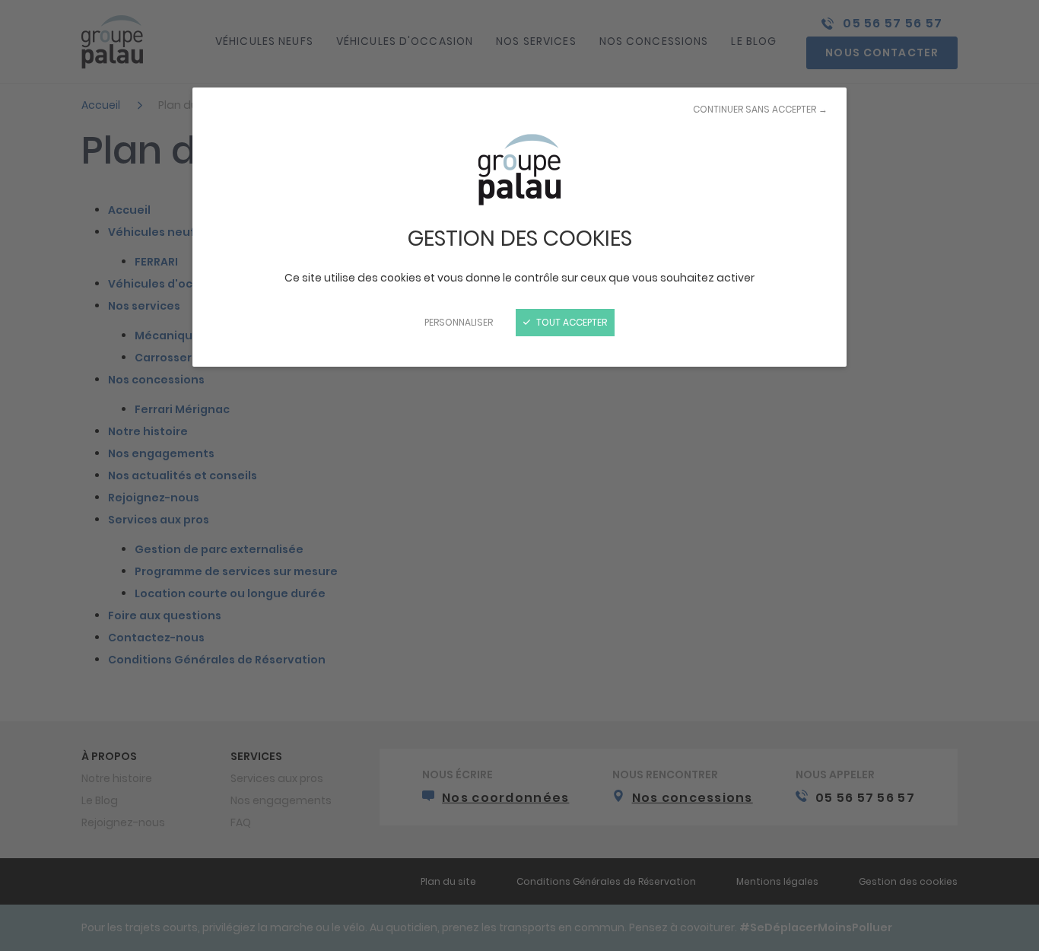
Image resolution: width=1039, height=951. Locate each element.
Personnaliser (458, 322)
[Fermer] (519, 475)
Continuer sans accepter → (760, 109)
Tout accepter (570, 322)
